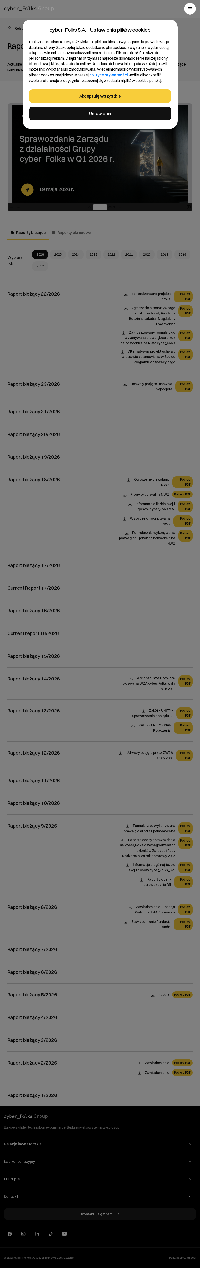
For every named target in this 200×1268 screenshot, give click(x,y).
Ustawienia (100, 113)
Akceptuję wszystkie (100, 96)
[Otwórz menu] (190, 9)
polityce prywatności (108, 74)
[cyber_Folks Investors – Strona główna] (29, 8)
